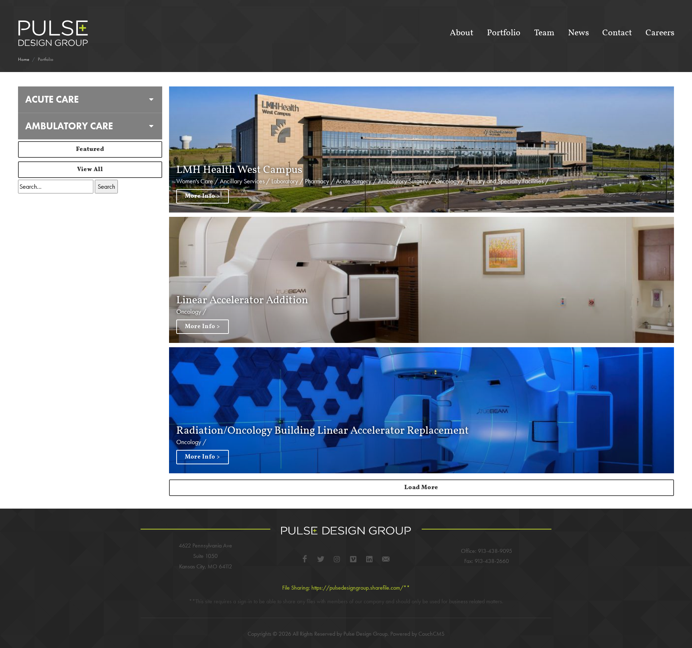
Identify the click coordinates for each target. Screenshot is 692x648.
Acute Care (52, 99)
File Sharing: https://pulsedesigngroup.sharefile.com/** (346, 587)
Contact (617, 33)
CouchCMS (431, 634)
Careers (660, 33)
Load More (421, 488)
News (578, 33)
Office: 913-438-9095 (486, 551)
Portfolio (503, 33)
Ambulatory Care (69, 126)
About (461, 33)
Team (544, 33)
